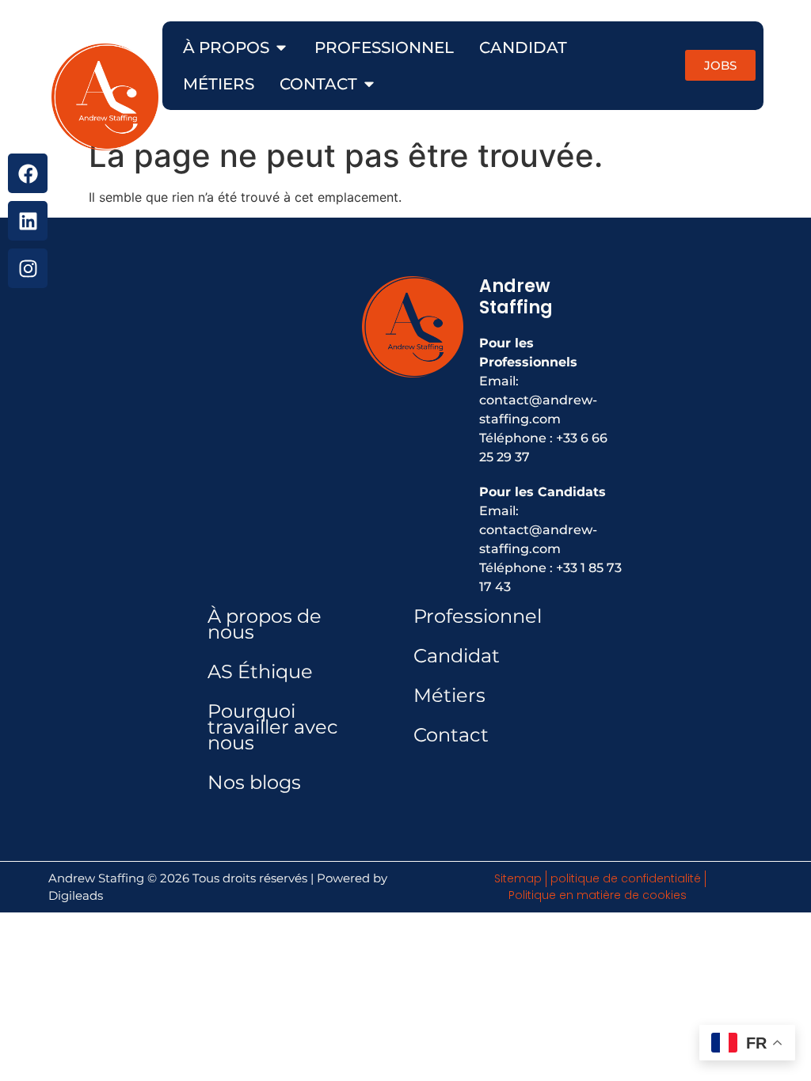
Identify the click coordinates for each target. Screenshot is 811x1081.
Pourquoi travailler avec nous (273, 727)
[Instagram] (28, 268)
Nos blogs (254, 782)
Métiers (449, 695)
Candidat (456, 655)
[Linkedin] (28, 221)
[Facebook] (28, 173)
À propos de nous (265, 624)
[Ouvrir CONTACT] (369, 84)
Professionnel (477, 616)
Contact (451, 734)
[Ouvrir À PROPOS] (281, 47)
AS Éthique (260, 671)
